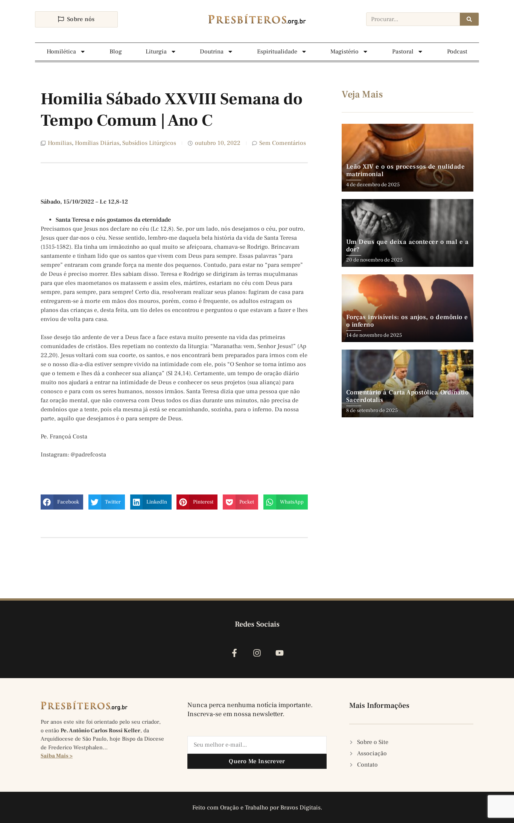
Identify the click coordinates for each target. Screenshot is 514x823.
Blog (115, 51)
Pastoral (403, 51)
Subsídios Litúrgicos (149, 143)
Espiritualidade (277, 51)
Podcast (457, 51)
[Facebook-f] (234, 652)
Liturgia (156, 51)
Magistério (344, 51)
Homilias (60, 143)
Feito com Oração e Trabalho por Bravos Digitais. (257, 807)
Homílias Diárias (97, 143)
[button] (62, 502)
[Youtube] (279, 652)
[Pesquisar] (469, 19)
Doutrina (212, 51)
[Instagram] (256, 652)
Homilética (61, 51)
